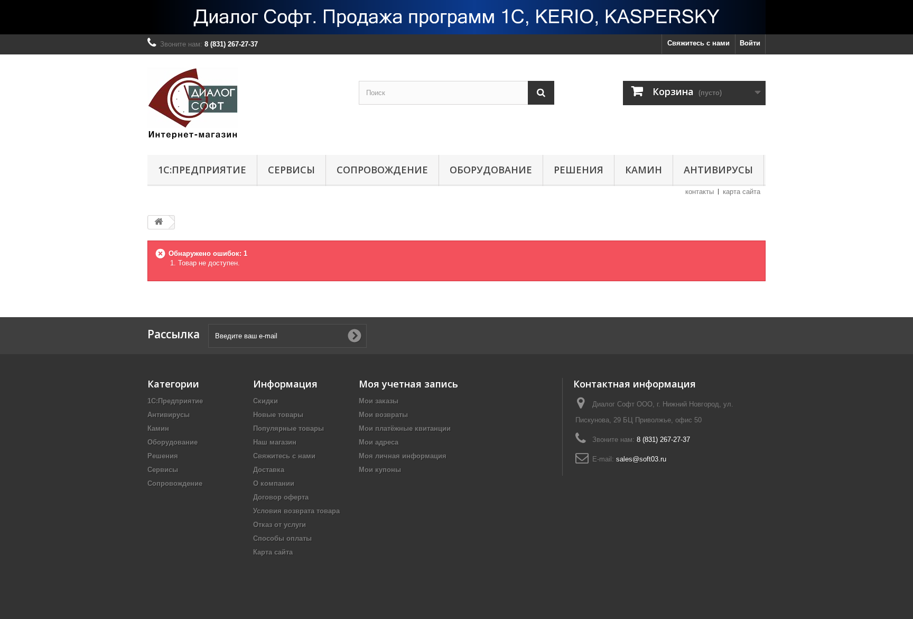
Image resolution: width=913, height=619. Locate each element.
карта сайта (741, 192)
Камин (643, 169)
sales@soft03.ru (641, 459)
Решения (578, 169)
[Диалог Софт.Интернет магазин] (245, 102)
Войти (750, 43)
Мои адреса (378, 442)
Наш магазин (274, 442)
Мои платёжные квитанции (405, 428)
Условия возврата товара (296, 511)
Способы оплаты (282, 538)
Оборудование (491, 169)
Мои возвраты (383, 415)
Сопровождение (382, 169)
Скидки (265, 401)
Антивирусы (718, 169)
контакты (699, 192)
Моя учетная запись (408, 383)
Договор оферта (281, 497)
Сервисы (291, 169)
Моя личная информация (402, 456)
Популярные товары (288, 428)
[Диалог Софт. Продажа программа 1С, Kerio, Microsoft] (456, 17)
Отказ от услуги (279, 525)
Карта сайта (273, 552)
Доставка (268, 470)
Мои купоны (380, 470)
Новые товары (278, 415)
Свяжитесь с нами (698, 43)
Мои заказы (378, 401)
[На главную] (158, 222)
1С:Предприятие (202, 169)
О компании (273, 483)
